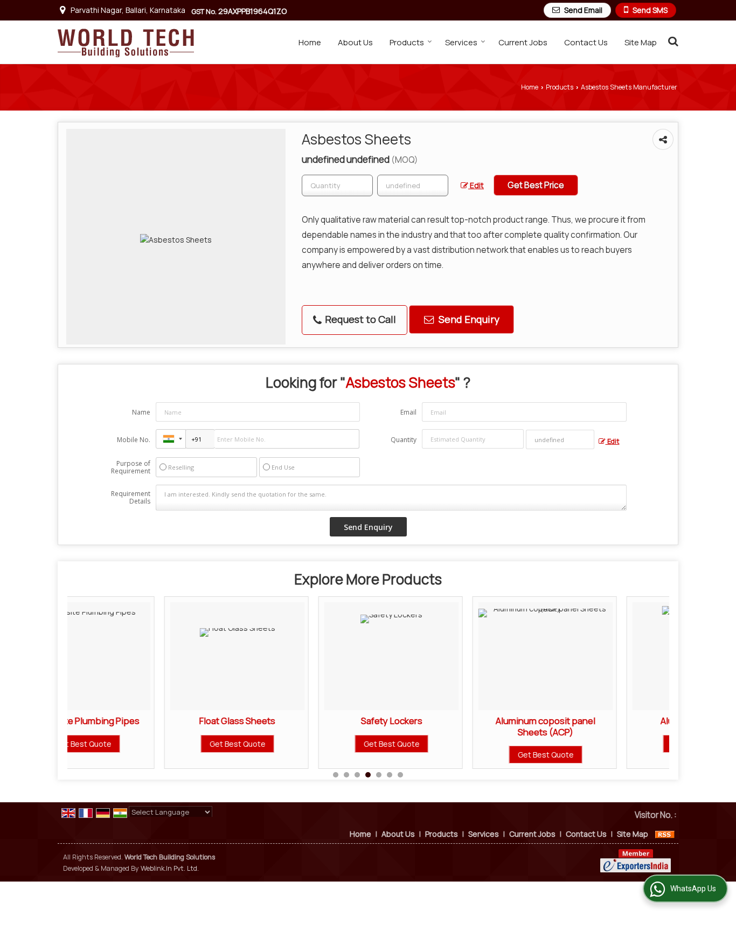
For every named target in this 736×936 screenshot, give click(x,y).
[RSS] (665, 834)
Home (309, 42)
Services (461, 42)
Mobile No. (133, 439)
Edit (476, 185)
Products (407, 42)
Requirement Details (130, 497)
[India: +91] (171, 439)
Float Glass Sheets (151, 720)
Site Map (640, 42)
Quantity (403, 439)
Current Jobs (522, 42)
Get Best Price (536, 185)
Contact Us (586, 42)
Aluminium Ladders (613, 720)
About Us (355, 42)
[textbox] (412, 185)
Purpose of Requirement (130, 467)
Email (408, 412)
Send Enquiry (467, 319)
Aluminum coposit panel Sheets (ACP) (459, 726)
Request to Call (359, 319)
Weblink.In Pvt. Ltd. (170, 868)
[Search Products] (671, 41)
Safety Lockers (305, 720)
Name (141, 412)
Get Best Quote (151, 744)
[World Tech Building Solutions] (126, 42)
